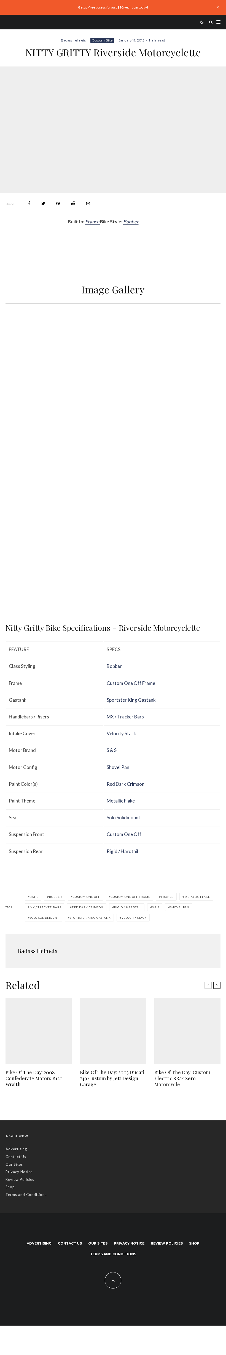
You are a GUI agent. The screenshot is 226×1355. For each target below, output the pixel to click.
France (92, 221)
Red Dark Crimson (125, 784)
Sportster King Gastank (131, 700)
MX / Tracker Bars (125, 717)
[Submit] (73, 203)
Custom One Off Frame (131, 683)
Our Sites (14, 1164)
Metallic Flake (121, 801)
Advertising (16, 1149)
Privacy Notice (19, 1172)
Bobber (131, 221)
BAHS (34, 896)
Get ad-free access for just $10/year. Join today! (113, 7)
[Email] (88, 203)
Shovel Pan (118, 767)
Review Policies (20, 1179)
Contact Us (16, 1156)
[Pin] (58, 203)
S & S (112, 750)
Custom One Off (124, 834)
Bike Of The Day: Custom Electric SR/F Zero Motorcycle (182, 1078)
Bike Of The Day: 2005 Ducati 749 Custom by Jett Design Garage (112, 1078)
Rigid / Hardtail (122, 851)
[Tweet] (43, 203)
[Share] (29, 203)
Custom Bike (102, 40)
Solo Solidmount (123, 817)
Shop (10, 1187)
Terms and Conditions (26, 1194)
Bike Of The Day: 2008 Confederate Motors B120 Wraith (34, 1078)
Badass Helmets (73, 40)
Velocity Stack (121, 733)
